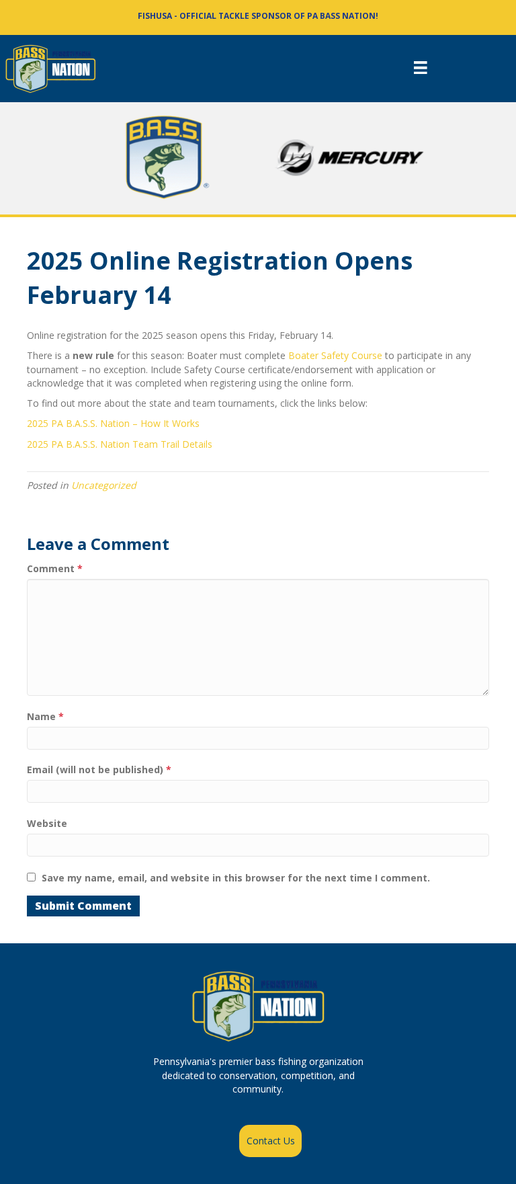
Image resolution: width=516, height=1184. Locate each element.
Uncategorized (103, 485)
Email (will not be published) (99, 769)
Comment (55, 568)
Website (47, 823)
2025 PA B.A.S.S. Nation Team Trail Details (119, 444)
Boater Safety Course (335, 355)
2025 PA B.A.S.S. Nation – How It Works (113, 423)
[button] (270, 1140)
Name (45, 716)
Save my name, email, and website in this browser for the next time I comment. (236, 877)
